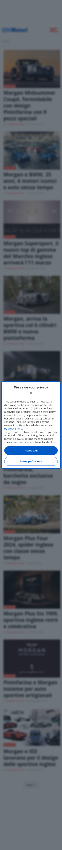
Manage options (31, 461)
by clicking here (13, 428)
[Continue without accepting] (31, 392)
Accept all (31, 450)
